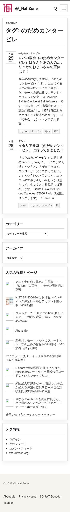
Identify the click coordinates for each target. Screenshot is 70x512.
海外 (47, 131)
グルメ (22, 141)
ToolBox (8, 502)
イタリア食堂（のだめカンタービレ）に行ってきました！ (41, 147)
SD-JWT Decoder (50, 496)
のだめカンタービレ (29, 53)
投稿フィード (18, 444)
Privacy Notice (27, 496)
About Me (9, 496)
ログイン (15, 439)
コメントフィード (20, 448)
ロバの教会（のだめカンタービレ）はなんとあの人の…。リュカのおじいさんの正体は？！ (41, 64)
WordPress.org (18, 453)
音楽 (56, 131)
